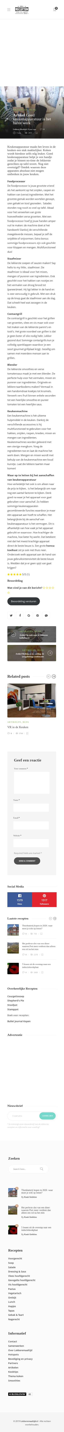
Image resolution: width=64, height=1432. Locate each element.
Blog (33, 110)
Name (16, 800)
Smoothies (14, 1380)
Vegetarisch (14, 1293)
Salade (12, 1267)
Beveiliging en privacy (20, 1358)
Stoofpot (12, 1005)
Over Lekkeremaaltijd (20, 1350)
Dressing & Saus (17, 1271)
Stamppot (13, 1009)
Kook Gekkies (30, 1197)
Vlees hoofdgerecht (19, 1275)
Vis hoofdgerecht (17, 1284)
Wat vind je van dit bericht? (24, 587)
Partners (13, 1363)
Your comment (21, 769)
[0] (12, 1192)
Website (17, 836)
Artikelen (20, 110)
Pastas (12, 1288)
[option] (32, 708)
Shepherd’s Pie (15, 1000)
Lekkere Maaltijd (20, 129)
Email (16, 818)
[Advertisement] (32, 53)
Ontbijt (12, 1297)
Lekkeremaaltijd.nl (29, 1421)
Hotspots (13, 1354)
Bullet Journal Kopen (19, 1021)
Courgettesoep (15, 996)
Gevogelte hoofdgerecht (21, 1280)
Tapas (11, 1310)
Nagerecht (14, 1319)
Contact (12, 1341)
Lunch (11, 1301)
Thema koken (15, 1376)
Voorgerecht (15, 1258)
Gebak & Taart (16, 1314)
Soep (11, 1262)
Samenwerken (16, 1345)
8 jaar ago (32, 129)
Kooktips (13, 1371)
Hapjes (12, 1306)
